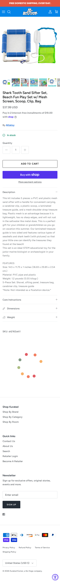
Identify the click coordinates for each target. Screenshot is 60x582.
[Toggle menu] (3, 11)
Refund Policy (25, 547)
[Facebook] (4, 514)
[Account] (49, 11)
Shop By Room (11, 421)
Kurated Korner (16, 571)
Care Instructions (12, 299)
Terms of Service (42, 547)
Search (6, 451)
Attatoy (10, 125)
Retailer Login (10, 456)
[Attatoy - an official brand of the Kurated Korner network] (30, 11)
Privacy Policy (9, 547)
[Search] (10, 11)
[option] (30, 47)
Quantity (7, 143)
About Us (8, 446)
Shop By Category (12, 417)
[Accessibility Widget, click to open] (55, 577)
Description (9, 192)
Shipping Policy (9, 552)
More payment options (30, 182)
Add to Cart (30, 163)
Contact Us (9, 441)
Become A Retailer (13, 461)
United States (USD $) (17, 563)
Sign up (11, 504)
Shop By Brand (10, 411)
